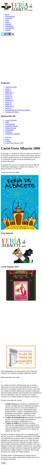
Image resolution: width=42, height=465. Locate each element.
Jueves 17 (8, 108)
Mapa (7, 122)
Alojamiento (9, 130)
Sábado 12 (8, 98)
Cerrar (3, 463)
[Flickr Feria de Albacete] (13, 35)
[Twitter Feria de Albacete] (2, 35)
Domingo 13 (9, 100)
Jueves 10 (8, 95)
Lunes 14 (8, 102)
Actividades (9, 26)
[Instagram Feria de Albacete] (9, 35)
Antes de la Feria (11, 87)
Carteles (8, 30)
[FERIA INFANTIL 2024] (17, 262)
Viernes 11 (8, 96)
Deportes (8, 24)
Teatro (7, 22)
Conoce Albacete (11, 120)
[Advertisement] (21, 59)
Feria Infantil (9, 28)
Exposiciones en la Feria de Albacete (17, 110)
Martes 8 (8, 91)
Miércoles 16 (9, 106)
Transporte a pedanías (12, 134)
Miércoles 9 (9, 93)
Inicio (7, 14)
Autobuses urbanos (11, 126)
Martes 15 (8, 104)
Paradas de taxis (10, 128)
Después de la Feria (12, 112)
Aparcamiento (10, 124)
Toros (7, 20)
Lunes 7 (8, 89)
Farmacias (8, 132)
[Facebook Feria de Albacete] (6, 35)
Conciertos (8, 18)
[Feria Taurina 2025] (21, 285)
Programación (10, 16)
